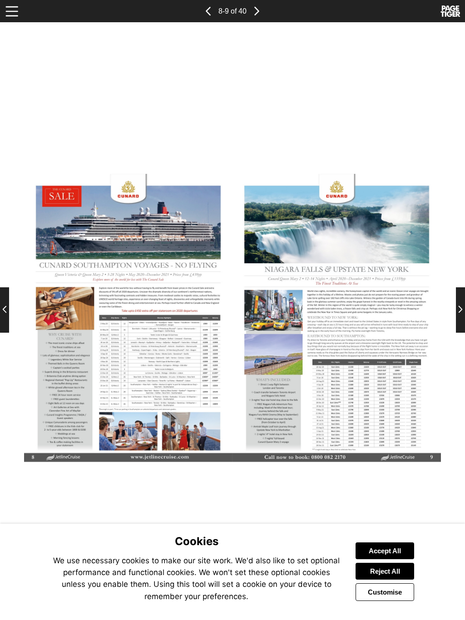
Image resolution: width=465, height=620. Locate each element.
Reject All (385, 571)
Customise (385, 592)
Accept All (385, 551)
